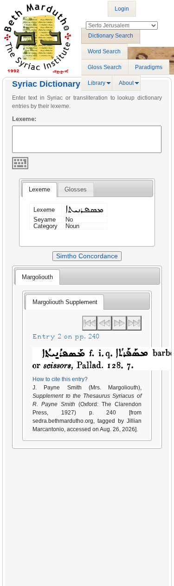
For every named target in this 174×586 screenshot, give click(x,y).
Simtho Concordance (87, 256)
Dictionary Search (110, 35)
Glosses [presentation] (75, 189)
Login (122, 9)
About (126, 83)
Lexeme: (24, 118)
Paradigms (148, 67)
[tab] (39, 189)
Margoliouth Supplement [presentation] (64, 302)
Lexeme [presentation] (39, 189)
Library (96, 83)
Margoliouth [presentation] (37, 277)
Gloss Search (105, 67)
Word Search (104, 51)
